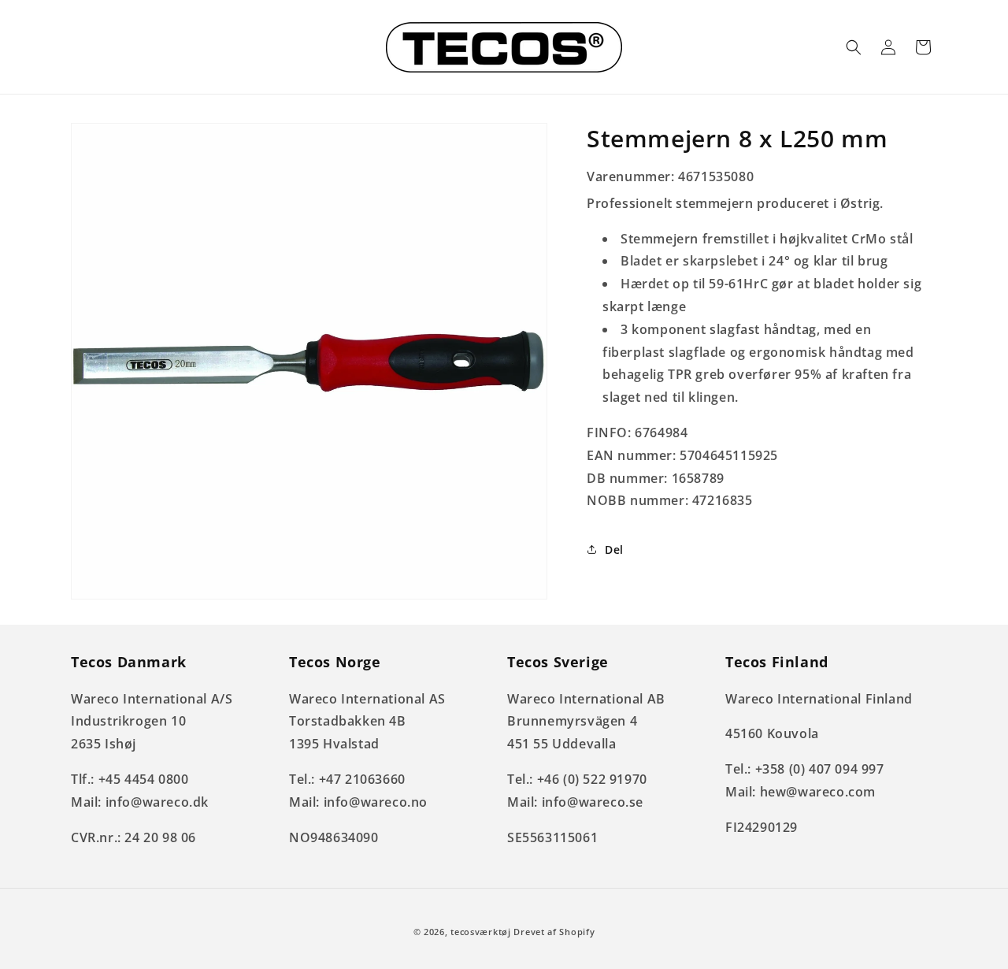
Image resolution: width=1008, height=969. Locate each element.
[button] (853, 47)
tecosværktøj (480, 931)
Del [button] (614, 549)
